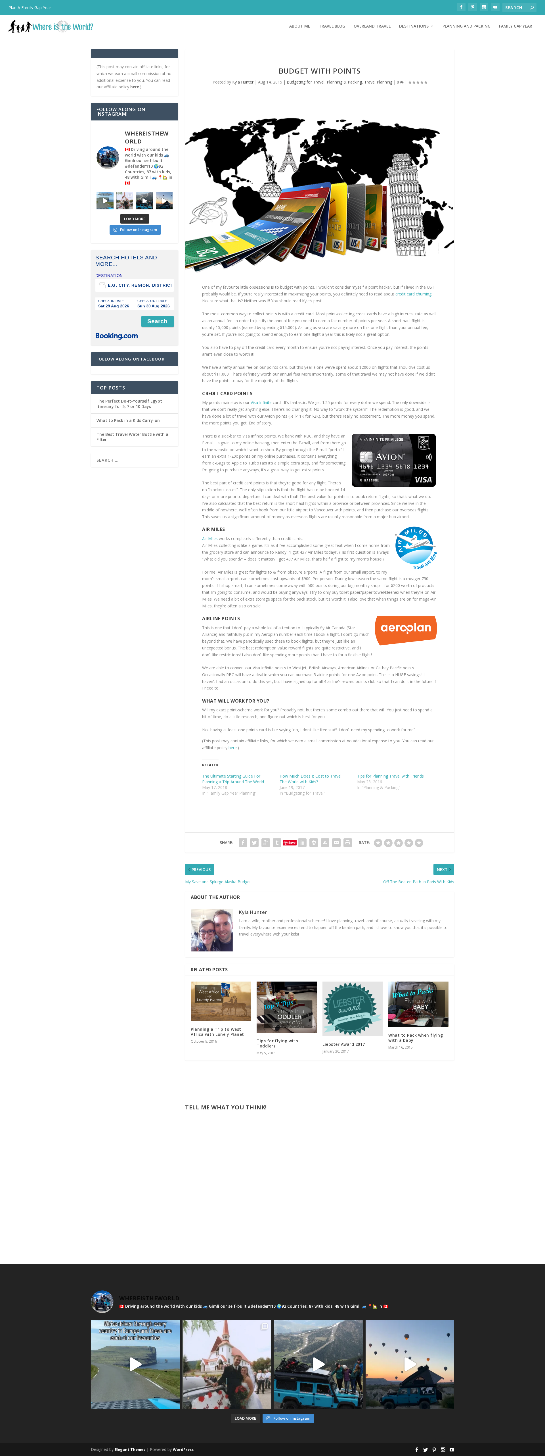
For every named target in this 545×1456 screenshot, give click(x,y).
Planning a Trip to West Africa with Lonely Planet (217, 1031)
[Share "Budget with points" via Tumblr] (277, 842)
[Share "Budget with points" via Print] (347, 842)
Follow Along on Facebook (131, 359)
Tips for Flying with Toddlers (277, 1043)
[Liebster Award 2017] (352, 1009)
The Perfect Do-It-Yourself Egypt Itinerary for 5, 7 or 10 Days (129, 403)
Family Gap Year (515, 26)
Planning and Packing (467, 26)
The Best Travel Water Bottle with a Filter (132, 437)
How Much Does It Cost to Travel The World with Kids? (310, 778)
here (233, 747)
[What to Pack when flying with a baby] (418, 1004)
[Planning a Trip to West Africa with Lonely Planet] (221, 1001)
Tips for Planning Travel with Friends (390, 776)
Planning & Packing (344, 82)
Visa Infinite (261, 402)
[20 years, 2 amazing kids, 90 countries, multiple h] (124, 200)
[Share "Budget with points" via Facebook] (243, 842)
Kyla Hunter (242, 82)
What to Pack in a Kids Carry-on (128, 420)
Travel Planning (378, 82)
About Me (299, 26)
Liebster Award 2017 (343, 1044)
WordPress (183, 1449)
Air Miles (210, 538)
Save (291, 842)
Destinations (414, 26)
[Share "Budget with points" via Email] (336, 842)
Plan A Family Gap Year (30, 7)
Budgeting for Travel (305, 82)
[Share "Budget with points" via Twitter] (254, 842)
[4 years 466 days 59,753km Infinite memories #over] (164, 200)
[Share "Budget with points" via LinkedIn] (302, 842)
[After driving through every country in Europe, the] (105, 200)
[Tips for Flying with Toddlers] (287, 1007)
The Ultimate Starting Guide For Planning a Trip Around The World (233, 778)
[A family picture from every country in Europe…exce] (144, 200)
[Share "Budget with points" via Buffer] (313, 842)
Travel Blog (332, 26)
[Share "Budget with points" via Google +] (265, 842)
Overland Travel (372, 26)
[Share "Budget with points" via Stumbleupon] (325, 842)
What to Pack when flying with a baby (415, 1037)
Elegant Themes (130, 1449)
